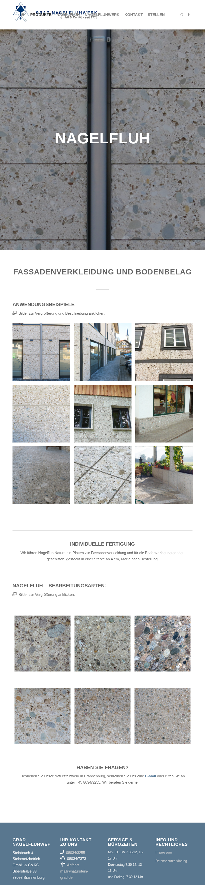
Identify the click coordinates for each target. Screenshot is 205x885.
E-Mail (150, 776)
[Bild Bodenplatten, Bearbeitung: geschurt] (105, 477)
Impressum (164, 852)
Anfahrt (73, 865)
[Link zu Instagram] (181, 14)
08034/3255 (75, 853)
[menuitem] (23, 14)
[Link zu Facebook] (188, 14)
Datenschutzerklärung (171, 861)
